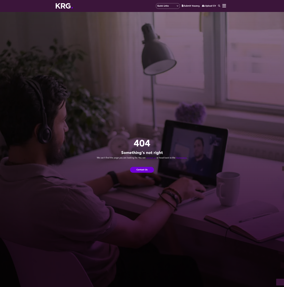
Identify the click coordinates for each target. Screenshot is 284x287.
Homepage (181, 157)
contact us (151, 157)
